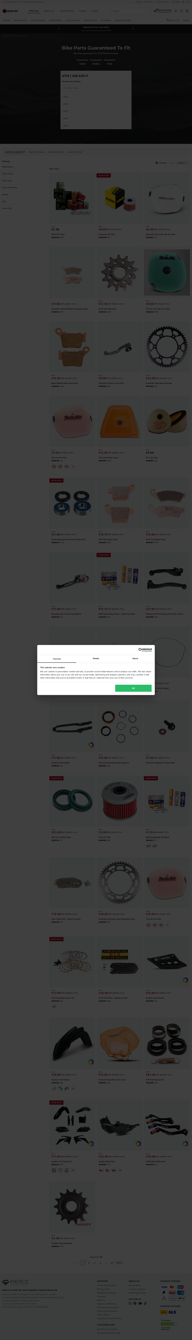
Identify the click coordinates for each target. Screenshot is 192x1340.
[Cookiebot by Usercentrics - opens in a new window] (140, 650)
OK (133, 688)
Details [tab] (96, 658)
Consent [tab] (57, 659)
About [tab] (135, 658)
